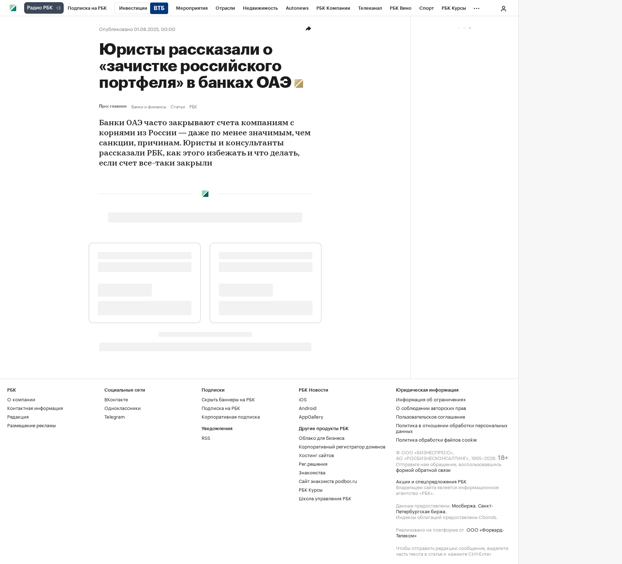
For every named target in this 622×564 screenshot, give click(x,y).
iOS (303, 398)
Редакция (18, 416)
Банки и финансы (148, 106)
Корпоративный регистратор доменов (342, 446)
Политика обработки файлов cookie (436, 439)
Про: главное (114, 106)
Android (307, 407)
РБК (193, 106)
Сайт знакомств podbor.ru (328, 480)
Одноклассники (122, 407)
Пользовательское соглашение (430, 416)
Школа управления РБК (325, 497)
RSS (206, 437)
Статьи (178, 106)
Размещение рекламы (31, 424)
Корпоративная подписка (231, 416)
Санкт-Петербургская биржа (444, 507)
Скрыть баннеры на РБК (228, 398)
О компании (21, 398)
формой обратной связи (423, 469)
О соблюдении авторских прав (431, 407)
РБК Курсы (311, 489)
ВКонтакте (116, 398)
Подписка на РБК (221, 407)
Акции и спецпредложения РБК (431, 480)
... (476, 6)
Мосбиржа (463, 505)
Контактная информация (35, 407)
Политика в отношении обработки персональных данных (452, 427)
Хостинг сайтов (316, 454)
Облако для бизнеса (321, 437)
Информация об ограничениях (431, 398)
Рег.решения (313, 463)
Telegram (114, 416)
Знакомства (312, 471)
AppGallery (311, 416)
